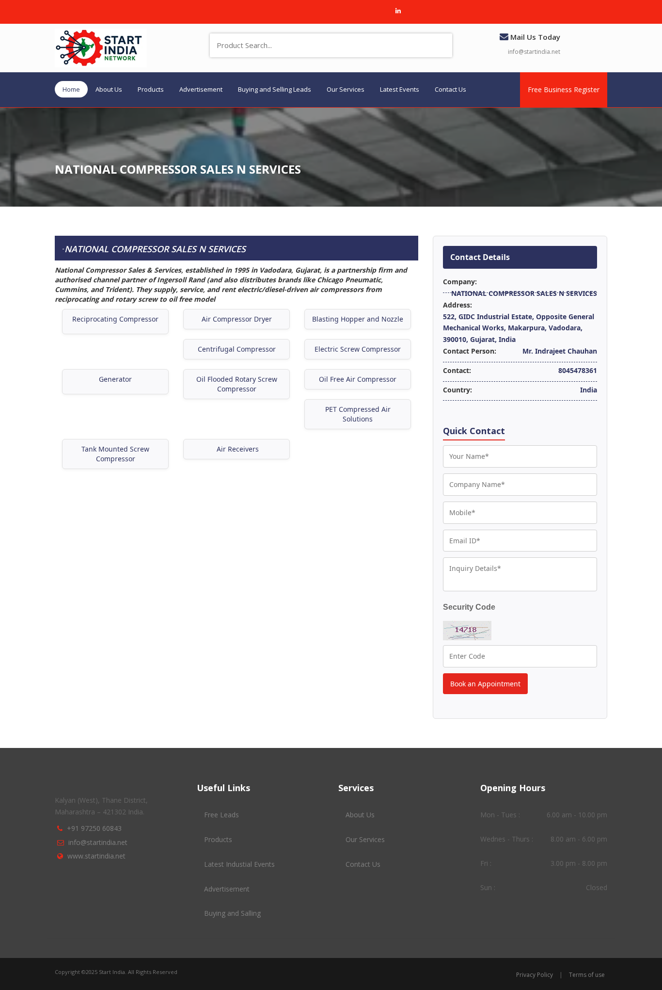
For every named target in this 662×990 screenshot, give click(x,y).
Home (71, 89)
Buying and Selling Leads (274, 89)
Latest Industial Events (239, 864)
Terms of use (587, 975)
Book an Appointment (485, 683)
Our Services (345, 89)
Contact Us (450, 89)
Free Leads (221, 814)
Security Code (469, 607)
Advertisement (200, 89)
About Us (108, 89)
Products (151, 89)
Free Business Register (563, 89)
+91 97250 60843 (94, 828)
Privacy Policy (534, 975)
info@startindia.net (534, 52)
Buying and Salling (232, 913)
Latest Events (399, 89)
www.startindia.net (96, 855)
